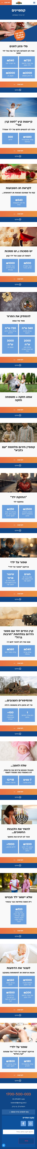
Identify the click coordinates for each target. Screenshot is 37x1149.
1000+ (10, 844)
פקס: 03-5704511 (18, 1099)
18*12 (10, 780)
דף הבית (22, 15)
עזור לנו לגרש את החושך (18, 837)
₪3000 (10, 73)
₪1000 (10, 263)
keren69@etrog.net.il (18, 1103)
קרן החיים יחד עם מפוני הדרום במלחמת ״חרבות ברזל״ (18, 634)
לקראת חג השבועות (18, 188)
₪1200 (27, 844)
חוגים (27, 574)
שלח (26, 1141)
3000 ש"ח (10, 342)
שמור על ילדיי (18, 1047)
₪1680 (27, 137)
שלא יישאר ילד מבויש (18, 897)
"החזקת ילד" (18, 497)
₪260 (10, 980)
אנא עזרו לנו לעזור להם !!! (18, 642)
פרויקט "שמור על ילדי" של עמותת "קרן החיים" (18, 1052)
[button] (34, 2)
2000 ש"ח (27, 342)
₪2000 (27, 73)
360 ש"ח (27, 328)
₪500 (27, 263)
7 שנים (27, 780)
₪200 (27, 992)
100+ (10, 712)
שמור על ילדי (18, 562)
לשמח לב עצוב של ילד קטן (18, 255)
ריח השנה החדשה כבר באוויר (18, 901)
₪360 (10, 649)
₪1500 (10, 992)
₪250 (10, 509)
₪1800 (10, 1061)
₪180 (27, 1061)
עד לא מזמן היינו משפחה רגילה (18, 705)
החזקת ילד (18, 501)
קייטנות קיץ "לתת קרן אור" (18, 123)
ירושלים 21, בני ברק (18, 1107)
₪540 (10, 60)
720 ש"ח (10, 328)
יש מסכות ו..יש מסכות (18, 251)
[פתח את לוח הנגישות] (3, 1145)
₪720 (27, 60)
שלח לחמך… (18, 765)
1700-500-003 (18, 1094)
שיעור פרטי (10, 576)
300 (10, 137)
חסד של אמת (18, 321)
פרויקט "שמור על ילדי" (18, 567)
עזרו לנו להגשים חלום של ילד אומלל (18, 129)
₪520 (18, 909)
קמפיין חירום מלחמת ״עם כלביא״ (18, 448)
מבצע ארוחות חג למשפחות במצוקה (18, 972)
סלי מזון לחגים (18, 46)
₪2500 (27, 509)
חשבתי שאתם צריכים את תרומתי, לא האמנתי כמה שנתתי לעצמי (18, 771)
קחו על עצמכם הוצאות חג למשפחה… (18, 192)
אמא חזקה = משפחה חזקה (18, 398)
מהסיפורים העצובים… (18, 700)
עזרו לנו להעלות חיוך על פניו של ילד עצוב (18, 52)
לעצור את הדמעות (18, 968)
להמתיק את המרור (18, 316)
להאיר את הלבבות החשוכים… (18, 830)
